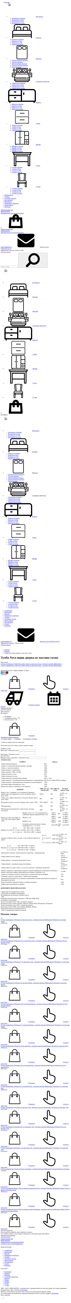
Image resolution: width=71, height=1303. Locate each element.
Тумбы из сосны (17, 130)
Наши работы (8, 205)
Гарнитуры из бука (18, 85)
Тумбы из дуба (16, 128)
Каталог (7, 2)
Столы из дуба (16, 170)
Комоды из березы (17, 104)
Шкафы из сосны (17, 151)
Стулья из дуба (16, 191)
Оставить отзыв (5, 759)
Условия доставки (34, 705)
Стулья (38, 186)
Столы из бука (16, 169)
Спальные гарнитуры (42, 81)
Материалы (8, 202)
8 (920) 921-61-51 (6, 248)
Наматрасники (16, 67)
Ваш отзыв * (10, 754)
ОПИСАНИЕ (7, 739)
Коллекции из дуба (18, 21)
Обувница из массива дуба (59, 1107)
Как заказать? (8, 200)
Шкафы (38, 144)
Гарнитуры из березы (18, 83)
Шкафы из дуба (17, 149)
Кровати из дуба (17, 42)
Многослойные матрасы (19, 64)
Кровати (38, 37)
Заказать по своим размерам (9, 737)
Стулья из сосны (17, 193)
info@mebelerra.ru (6, 247)
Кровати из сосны (17, 44)
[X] (7, 672)
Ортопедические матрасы (20, 60)
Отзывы (7, 197)
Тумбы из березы (17, 125)
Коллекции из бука (18, 20)
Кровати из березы (18, 39)
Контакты (7, 207)
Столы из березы (17, 167)
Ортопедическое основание (60, 1169)
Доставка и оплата (10, 198)
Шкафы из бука (17, 148)
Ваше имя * (9, 750)
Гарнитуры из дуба (18, 86)
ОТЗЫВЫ (17, 739)
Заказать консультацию (8, 1235)
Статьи (6, 624)
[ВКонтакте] (2, 672)
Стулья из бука (16, 190)
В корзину (31, 689)
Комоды (38, 102)
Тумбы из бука (16, 127)
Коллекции (39, 16)
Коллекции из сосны (18, 23)
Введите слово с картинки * (15, 758)
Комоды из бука (17, 106)
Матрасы (39, 59)
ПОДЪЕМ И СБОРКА (30, 739)
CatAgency (24, 1290)
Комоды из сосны (17, 109)
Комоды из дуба (17, 107)
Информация (8, 195)
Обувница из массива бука (59, 1046)
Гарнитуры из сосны (18, 88)
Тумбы (38, 123)
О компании (8, 610)
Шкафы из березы (17, 146)
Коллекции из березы (18, 18)
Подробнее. (55, 1293)
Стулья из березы (17, 188)
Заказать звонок (6, 252)
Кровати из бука (17, 41)
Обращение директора (11, 203)
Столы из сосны (17, 172)
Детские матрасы (17, 62)
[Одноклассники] (4, 672)
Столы (38, 165)
